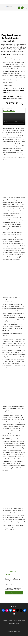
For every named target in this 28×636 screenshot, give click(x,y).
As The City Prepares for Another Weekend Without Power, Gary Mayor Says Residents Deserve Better (13, 90)
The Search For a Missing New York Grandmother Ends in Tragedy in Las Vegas (13, 103)
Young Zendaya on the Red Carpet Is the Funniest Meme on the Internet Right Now (12, 97)
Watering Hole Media (15, 631)
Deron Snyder (6, 54)
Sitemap (5, 620)
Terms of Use (21, 620)
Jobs (17, 623)
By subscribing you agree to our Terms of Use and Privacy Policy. (13, 589)
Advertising (12, 623)
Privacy (15, 620)
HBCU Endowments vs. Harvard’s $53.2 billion (11, 110)
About (10, 620)
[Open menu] (26, 7)
